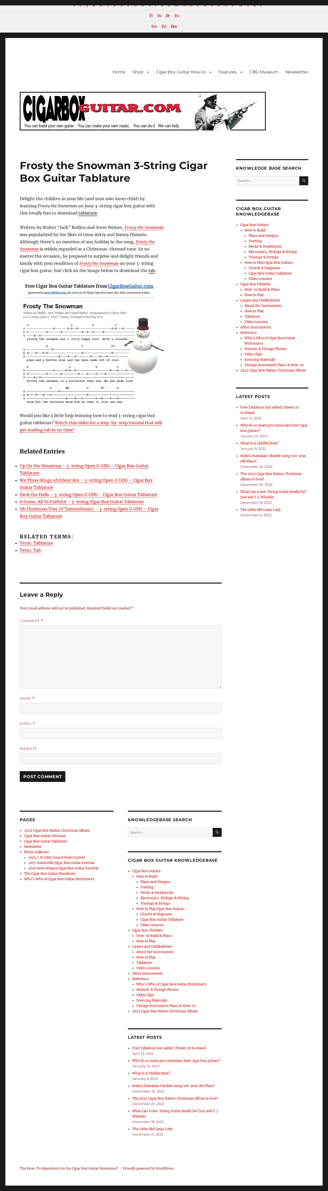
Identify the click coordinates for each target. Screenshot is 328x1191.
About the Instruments (155, 952)
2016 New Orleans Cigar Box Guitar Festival (63, 868)
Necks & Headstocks (157, 892)
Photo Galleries (36, 852)
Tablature (144, 963)
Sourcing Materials (151, 1000)
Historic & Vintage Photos (157, 989)
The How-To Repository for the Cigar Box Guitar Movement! (69, 1168)
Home (118, 72)
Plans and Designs (155, 882)
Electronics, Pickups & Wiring (164, 898)
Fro (174, 26)
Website (28, 749)
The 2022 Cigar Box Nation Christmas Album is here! (175, 1098)
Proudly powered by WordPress (148, 1168)
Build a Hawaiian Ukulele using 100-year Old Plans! (173, 1086)
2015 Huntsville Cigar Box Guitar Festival (61, 863)
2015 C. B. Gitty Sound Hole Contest (56, 857)
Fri (164, 26)
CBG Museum (264, 72)
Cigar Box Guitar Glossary (45, 836)
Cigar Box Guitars (146, 871)
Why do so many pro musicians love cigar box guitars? (176, 1061)
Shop (137, 72)
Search (217, 836)
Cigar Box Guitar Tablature (45, 841)
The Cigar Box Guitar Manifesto (49, 874)
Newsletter (296, 72)
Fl (150, 16)
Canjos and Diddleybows (152, 946)
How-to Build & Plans (154, 936)
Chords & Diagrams (156, 914)
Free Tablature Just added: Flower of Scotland (169, 1048)
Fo (159, 16)
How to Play (146, 941)
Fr (168, 16)
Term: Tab (30, 550)
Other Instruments (147, 973)
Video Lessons (152, 925)
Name (27, 698)
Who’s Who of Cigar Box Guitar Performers (59, 879)
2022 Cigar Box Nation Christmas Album (57, 830)
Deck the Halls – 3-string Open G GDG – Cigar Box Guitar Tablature (88, 494)
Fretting (147, 887)
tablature (87, 213)
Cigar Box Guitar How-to (181, 72)
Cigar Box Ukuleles (147, 930)
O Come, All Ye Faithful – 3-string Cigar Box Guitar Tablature (82, 501)
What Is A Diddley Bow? (151, 1073)
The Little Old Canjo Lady (152, 1129)
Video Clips (145, 995)
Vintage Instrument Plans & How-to (166, 1006)
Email (27, 723)
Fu (177, 16)
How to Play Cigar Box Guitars (160, 909)
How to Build (146, 876)
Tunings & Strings (155, 903)
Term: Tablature (36, 543)
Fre (154, 26)
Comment (31, 621)
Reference (140, 979)
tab (151, 270)
